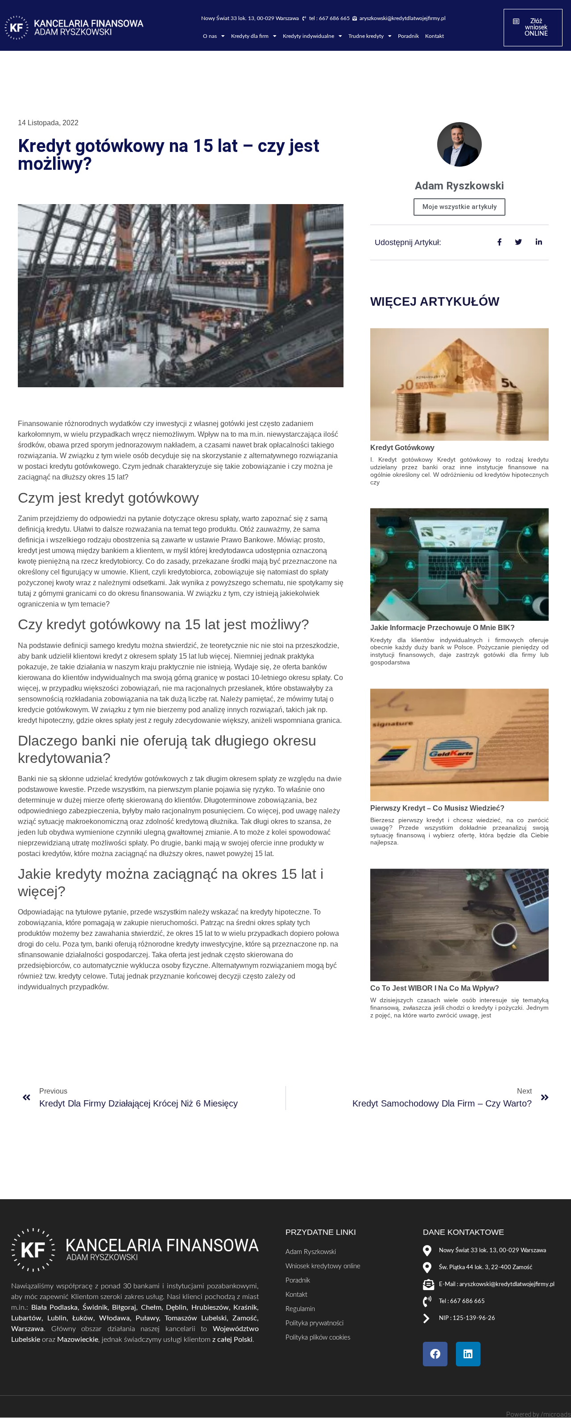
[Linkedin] (468, 1354)
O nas (210, 36)
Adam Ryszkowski (311, 1252)
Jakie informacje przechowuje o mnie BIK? (442, 627)
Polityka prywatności (314, 1323)
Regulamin (300, 1309)
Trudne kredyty (366, 36)
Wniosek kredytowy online (323, 1266)
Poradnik (408, 36)
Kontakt (434, 36)
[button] (533, 27)
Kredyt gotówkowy (402, 447)
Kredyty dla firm (250, 36)
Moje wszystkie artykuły (459, 207)
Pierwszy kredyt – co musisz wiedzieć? (437, 808)
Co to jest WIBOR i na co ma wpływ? (434, 988)
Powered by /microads (538, 1414)
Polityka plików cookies (318, 1337)
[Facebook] (435, 1354)
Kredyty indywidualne (308, 36)
